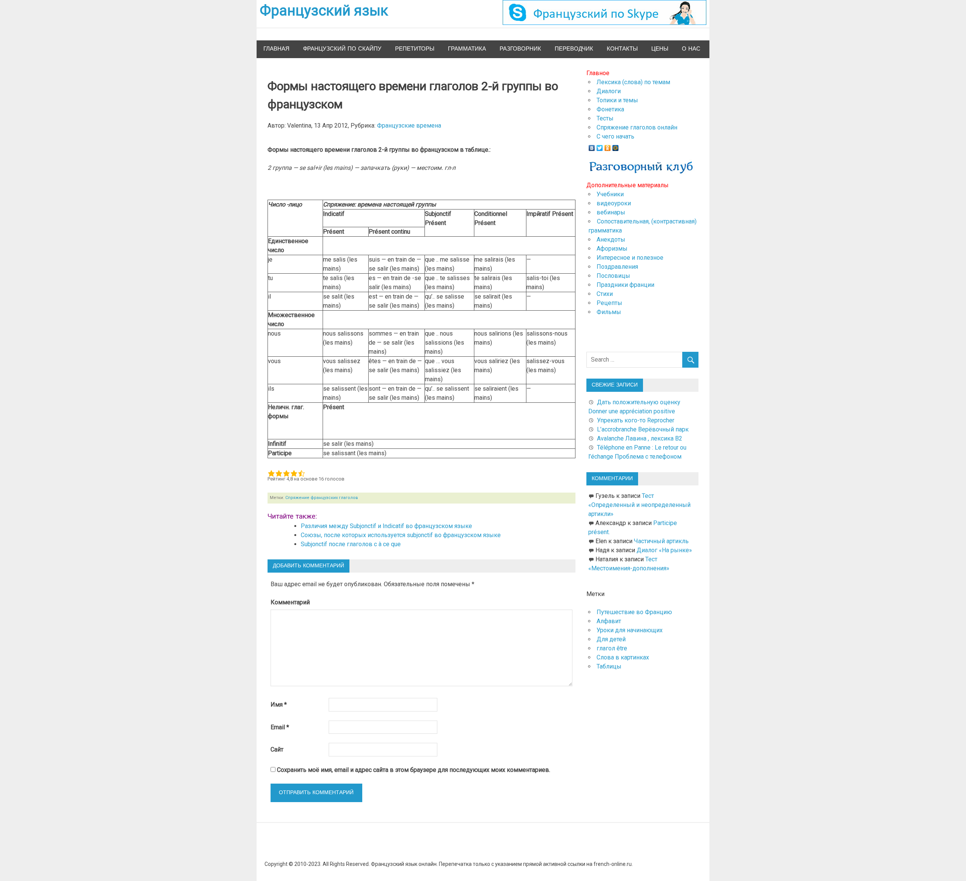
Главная (276, 48)
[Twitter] (600, 146)
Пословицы (613, 275)
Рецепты (609, 303)
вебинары (611, 212)
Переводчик (574, 48)
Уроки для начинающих (630, 630)
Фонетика (610, 109)
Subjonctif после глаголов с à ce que (351, 544)
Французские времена (409, 125)
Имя (279, 704)
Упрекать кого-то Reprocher (636, 420)
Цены (659, 48)
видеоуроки (614, 203)
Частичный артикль (661, 541)
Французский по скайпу (342, 48)
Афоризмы (612, 248)
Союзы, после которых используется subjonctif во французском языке (401, 535)
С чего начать (615, 136)
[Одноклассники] (608, 146)
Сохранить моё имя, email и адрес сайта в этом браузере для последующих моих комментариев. (413, 769)
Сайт (277, 749)
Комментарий (290, 602)
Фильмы (609, 312)
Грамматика (467, 48)
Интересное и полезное (630, 257)
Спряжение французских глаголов (321, 497)
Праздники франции (625, 284)
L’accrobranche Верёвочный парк (643, 429)
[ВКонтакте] (592, 146)
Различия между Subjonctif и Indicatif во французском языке (386, 526)
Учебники (610, 194)
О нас (691, 48)
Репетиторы (414, 48)
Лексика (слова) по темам (633, 82)
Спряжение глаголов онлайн (637, 127)
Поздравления (617, 266)
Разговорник (520, 48)
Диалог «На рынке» (664, 550)
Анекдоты (611, 239)
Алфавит (609, 621)
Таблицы (609, 666)
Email (280, 727)
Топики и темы (617, 100)
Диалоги (609, 91)
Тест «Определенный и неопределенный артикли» (639, 505)
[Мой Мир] (616, 146)
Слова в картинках (623, 657)
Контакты (622, 48)
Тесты (605, 118)
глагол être (612, 648)
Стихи (605, 293)
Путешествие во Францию (634, 612)
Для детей (611, 639)
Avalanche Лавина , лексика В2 (639, 438)
